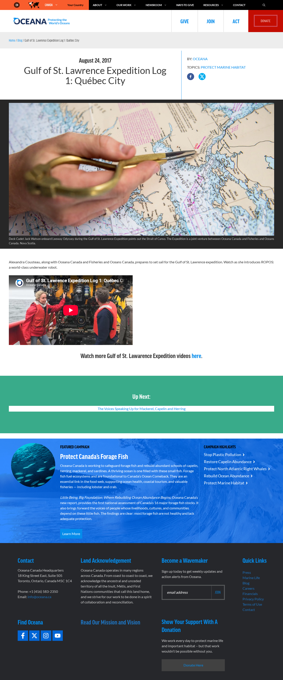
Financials (250, 593)
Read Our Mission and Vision (110, 622)
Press (247, 572)
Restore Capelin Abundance (228, 461)
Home (12, 40)
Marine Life (251, 578)
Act (236, 21)
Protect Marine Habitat (223, 67)
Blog (19, 40)
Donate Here (193, 665)
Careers (248, 588)
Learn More (71, 534)
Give (184, 21)
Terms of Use (252, 604)
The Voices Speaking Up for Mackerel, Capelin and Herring (141, 408)
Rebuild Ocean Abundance (226, 475)
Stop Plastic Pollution (222, 454)
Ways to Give (185, 5)
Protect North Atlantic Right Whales (235, 468)
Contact (239, 5)
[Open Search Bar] (264, 5)
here (196, 355)
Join (211, 21)
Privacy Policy (253, 599)
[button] (190, 76)
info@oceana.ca (39, 597)
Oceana (200, 59)
